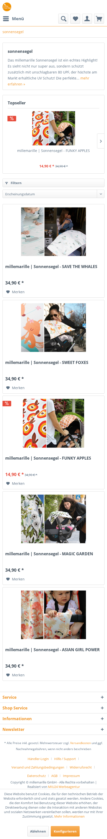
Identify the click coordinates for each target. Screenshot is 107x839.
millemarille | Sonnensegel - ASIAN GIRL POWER (52, 649)
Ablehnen (38, 831)
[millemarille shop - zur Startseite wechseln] (6, 6)
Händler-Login (38, 759)
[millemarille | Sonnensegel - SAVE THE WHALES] (53, 232)
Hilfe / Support (65, 759)
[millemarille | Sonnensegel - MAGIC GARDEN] (53, 519)
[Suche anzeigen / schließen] (63, 19)
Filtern (16, 183)
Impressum (71, 775)
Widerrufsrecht (81, 767)
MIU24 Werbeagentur (64, 786)
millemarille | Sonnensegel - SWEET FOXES (46, 362)
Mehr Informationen (69, 816)
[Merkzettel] (75, 19)
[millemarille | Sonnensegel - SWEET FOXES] (53, 327)
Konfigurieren (65, 831)
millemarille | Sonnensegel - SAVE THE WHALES (51, 266)
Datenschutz (36, 775)
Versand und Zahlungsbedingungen (37, 767)
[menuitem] (13, 19)
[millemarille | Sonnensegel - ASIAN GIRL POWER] (53, 615)
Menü (18, 18)
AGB (54, 775)
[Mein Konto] (87, 19)
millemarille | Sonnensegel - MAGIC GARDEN (49, 554)
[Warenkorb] (99, 19)
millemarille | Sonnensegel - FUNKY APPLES (53, 150)
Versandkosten (80, 743)
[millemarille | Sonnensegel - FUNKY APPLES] (53, 128)
